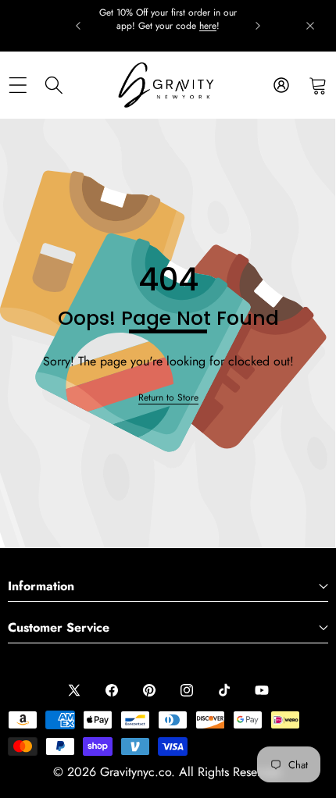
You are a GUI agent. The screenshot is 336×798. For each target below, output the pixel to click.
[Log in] (280, 85)
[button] (317, 85)
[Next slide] (257, 25)
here (207, 26)
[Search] (54, 85)
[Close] (310, 25)
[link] (168, 397)
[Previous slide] (78, 25)
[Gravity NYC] (167, 85)
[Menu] (17, 85)
